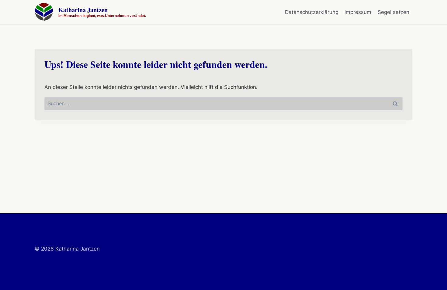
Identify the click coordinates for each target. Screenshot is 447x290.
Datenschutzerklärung (311, 12)
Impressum (358, 12)
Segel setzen (393, 12)
